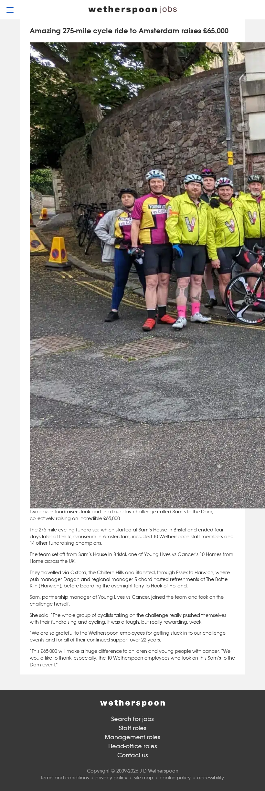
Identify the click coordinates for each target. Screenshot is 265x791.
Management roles (132, 737)
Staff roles (132, 728)
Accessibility (210, 777)
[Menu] (10, 9)
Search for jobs (132, 719)
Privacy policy (111, 777)
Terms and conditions (65, 777)
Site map (143, 777)
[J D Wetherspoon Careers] (132, 10)
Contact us (132, 755)
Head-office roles (132, 746)
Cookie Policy (175, 777)
